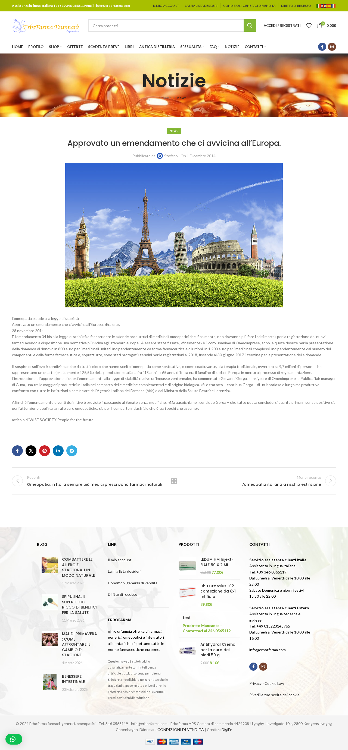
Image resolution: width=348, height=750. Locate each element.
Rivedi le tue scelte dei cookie (274, 694)
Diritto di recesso (122, 594)
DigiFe (227, 729)
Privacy (255, 683)
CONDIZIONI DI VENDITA (180, 729)
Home (166, 97)
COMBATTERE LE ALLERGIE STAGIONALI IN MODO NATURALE (78, 567)
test (187, 617)
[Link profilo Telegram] (71, 450)
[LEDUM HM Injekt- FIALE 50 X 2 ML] (187, 566)
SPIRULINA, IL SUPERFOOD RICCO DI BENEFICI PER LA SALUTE (79, 604)
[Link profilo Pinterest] (44, 450)
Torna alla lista (174, 480)
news (182, 97)
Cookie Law (274, 683)
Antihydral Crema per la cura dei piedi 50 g (217, 650)
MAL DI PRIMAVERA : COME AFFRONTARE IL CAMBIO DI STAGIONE (79, 644)
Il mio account (120, 559)
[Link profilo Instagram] (332, 47)
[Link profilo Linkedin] (58, 450)
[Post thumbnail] (50, 571)
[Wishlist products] (308, 25)
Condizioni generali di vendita (132, 583)
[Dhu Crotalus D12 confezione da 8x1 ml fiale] (187, 595)
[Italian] (318, 6)
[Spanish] (328, 6)
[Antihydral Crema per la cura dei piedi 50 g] (187, 653)
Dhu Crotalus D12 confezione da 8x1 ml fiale (218, 591)
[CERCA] (250, 25)
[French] (333, 6)
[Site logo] (46, 25)
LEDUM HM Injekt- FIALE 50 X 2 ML (217, 562)
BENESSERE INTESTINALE (73, 679)
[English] (323, 6)
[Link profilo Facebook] (322, 47)
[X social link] (31, 450)
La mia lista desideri (124, 571)
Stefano (171, 155)
